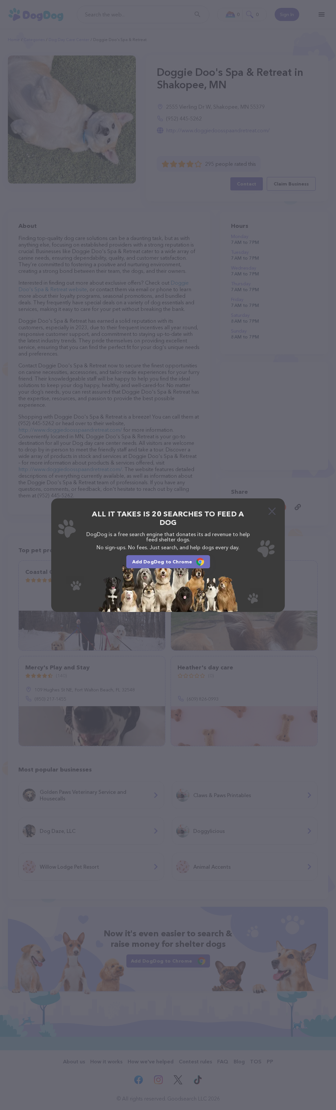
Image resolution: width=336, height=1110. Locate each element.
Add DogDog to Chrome (162, 562)
